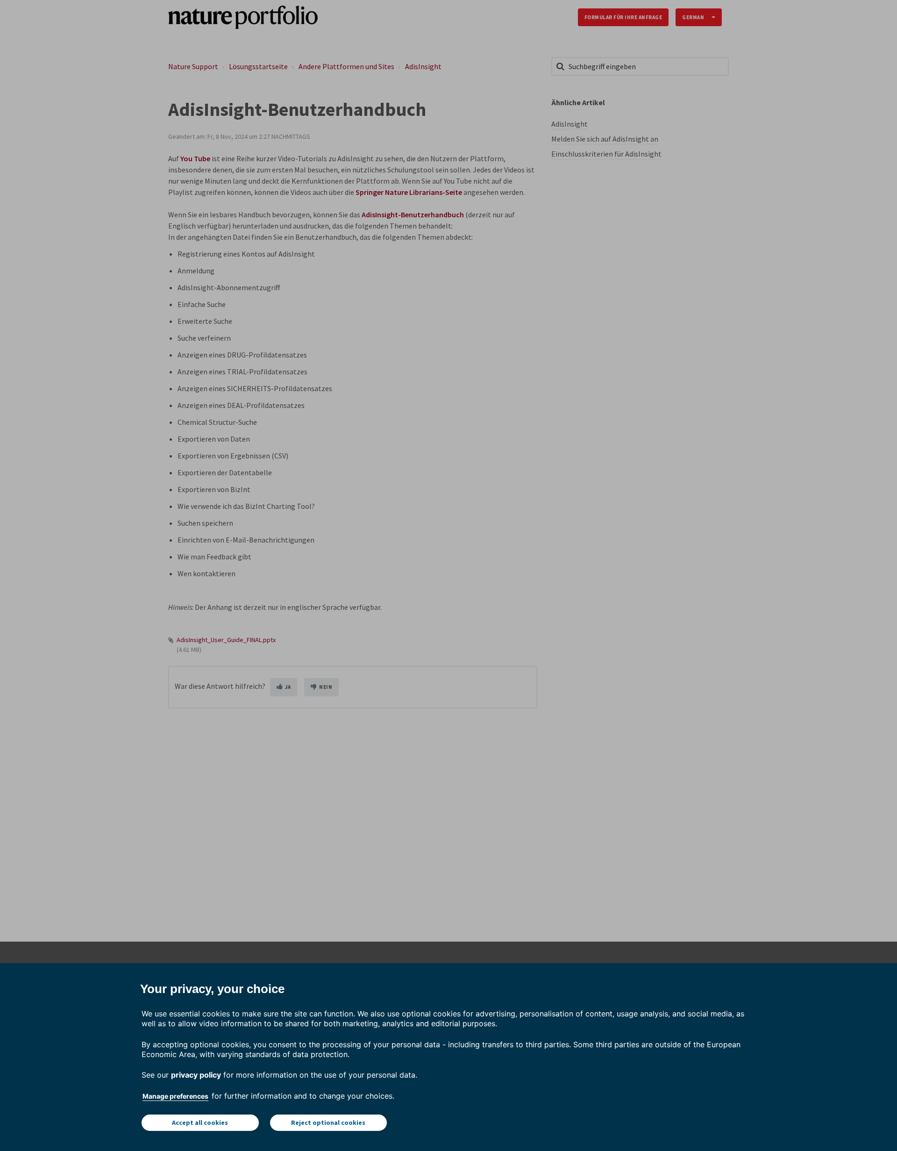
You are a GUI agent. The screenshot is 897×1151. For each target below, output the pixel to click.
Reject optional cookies (328, 1122)
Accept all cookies (200, 1122)
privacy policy (196, 1075)
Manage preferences (175, 1096)
